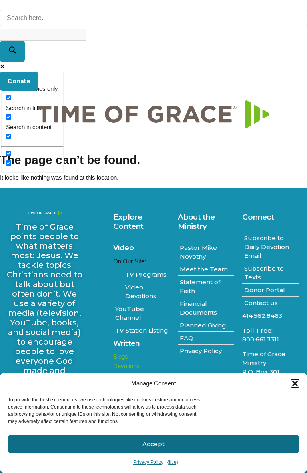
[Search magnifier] (12, 51)
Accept (153, 444)
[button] (295, 383)
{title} (172, 462)
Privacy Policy (148, 462)
